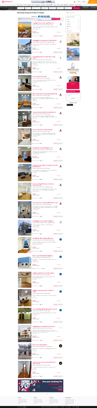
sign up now (48, 214)
